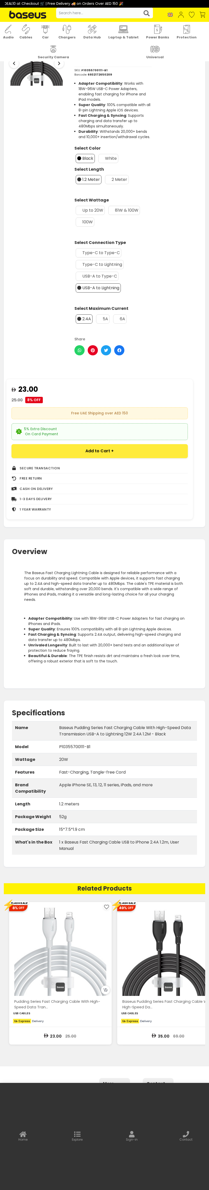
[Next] (59, 63)
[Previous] (14, 63)
